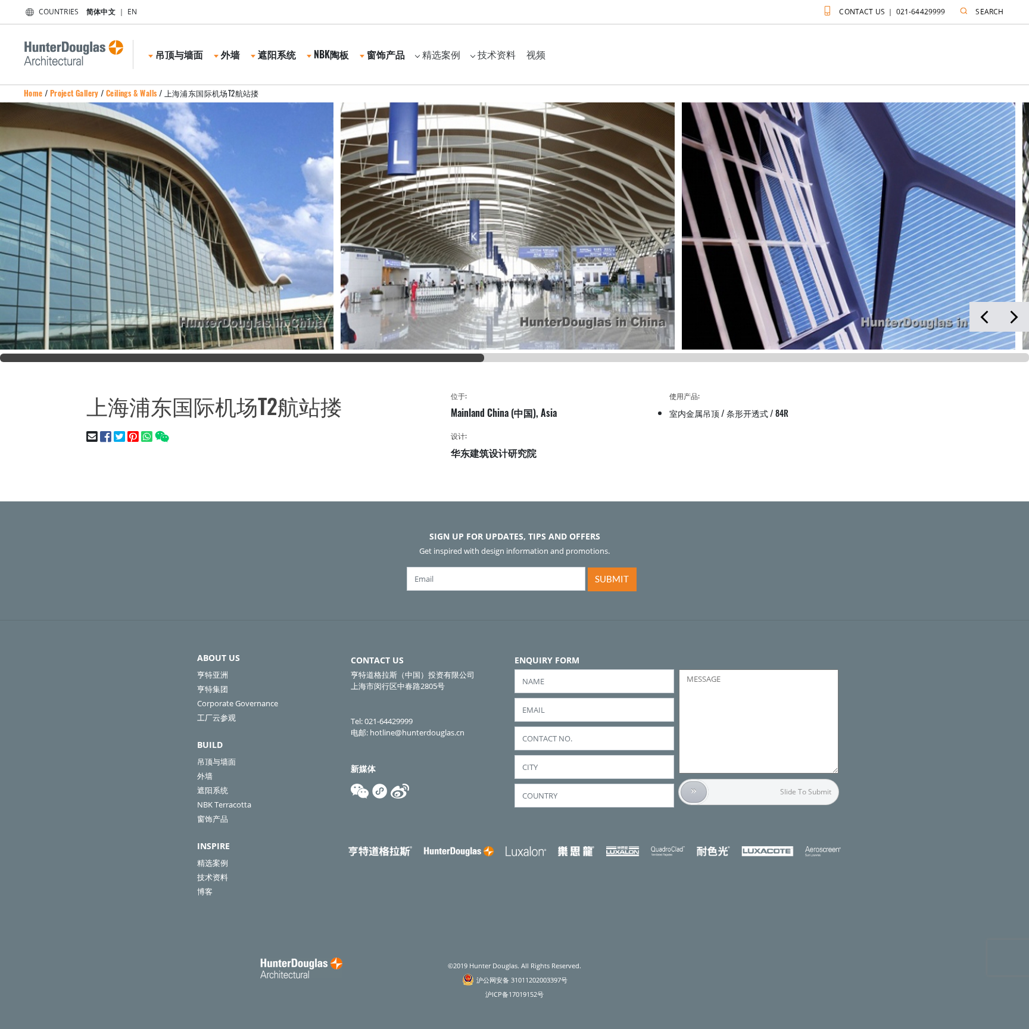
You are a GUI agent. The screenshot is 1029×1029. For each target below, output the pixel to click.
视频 (535, 54)
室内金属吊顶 (694, 413)
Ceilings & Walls (131, 93)
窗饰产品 (212, 818)
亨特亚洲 (212, 674)
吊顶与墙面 (216, 761)
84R (781, 413)
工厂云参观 (216, 717)
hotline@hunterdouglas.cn (417, 732)
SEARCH (989, 12)
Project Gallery (74, 93)
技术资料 (497, 54)
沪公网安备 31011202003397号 (521, 979)
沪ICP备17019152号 (514, 994)
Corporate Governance (237, 703)
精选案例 (441, 54)
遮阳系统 (212, 790)
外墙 (205, 776)
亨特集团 (212, 689)
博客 (205, 891)
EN (132, 12)
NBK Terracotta (224, 804)
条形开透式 (747, 413)
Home (33, 93)
